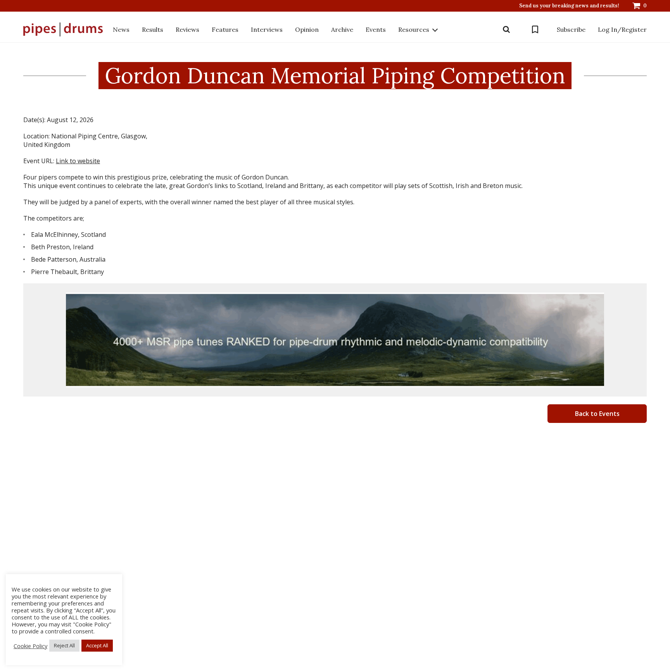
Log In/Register (622, 29)
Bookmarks (535, 29)
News (121, 29)
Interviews (267, 29)
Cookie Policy (30, 645)
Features (225, 29)
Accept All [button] (97, 645)
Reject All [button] (64, 645)
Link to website (78, 161)
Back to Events (597, 413)
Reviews (187, 29)
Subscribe (571, 29)
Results (152, 29)
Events (376, 29)
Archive (342, 29)
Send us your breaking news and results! (569, 6)
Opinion (307, 29)
